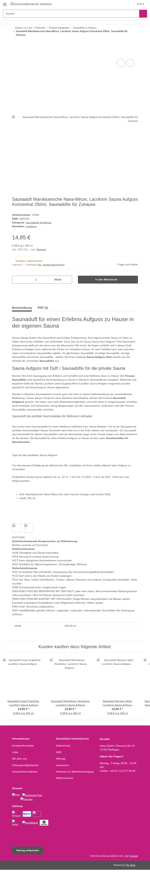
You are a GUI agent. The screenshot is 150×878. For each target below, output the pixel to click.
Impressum (62, 765)
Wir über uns (19, 758)
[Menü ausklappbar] (5, 3)
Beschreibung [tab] (22, 307)
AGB (58, 752)
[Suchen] (143, 14)
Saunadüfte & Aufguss (38, 222)
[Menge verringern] (16, 279)
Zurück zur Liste (23, 27)
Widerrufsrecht (64, 778)
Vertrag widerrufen (27, 850)
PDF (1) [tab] (43, 307)
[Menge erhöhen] (68, 279)
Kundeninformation (23, 745)
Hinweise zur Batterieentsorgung (75, 771)
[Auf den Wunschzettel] (130, 63)
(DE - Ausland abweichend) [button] (51, 265)
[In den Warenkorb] (15, 54)
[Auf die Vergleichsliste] (121, 63)
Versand (41, 249)
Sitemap (60, 758)
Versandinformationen (25, 771)
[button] (117, 4)
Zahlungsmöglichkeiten (25, 765)
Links (15, 752)
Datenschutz (63, 745)
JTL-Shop (130, 865)
